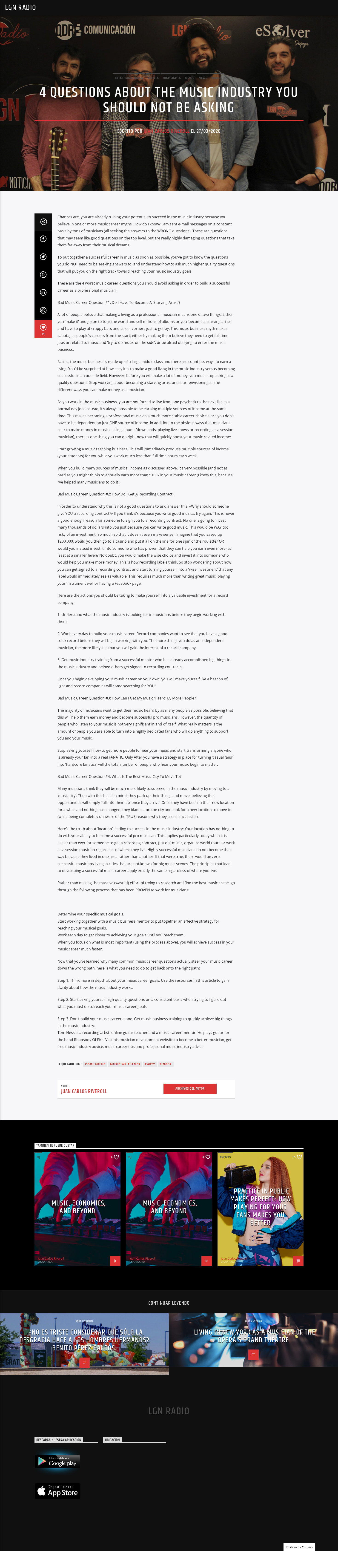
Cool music (95, 1064)
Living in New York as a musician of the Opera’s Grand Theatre (254, 1336)
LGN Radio (20, 8)
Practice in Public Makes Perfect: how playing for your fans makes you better (260, 1207)
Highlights (172, 78)
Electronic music (129, 78)
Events (153, 78)
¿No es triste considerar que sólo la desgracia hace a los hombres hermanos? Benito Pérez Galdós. (84, 1340)
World (217, 78)
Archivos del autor (189, 1088)
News (202, 78)
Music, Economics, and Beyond (79, 1207)
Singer (166, 1064)
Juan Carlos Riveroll (167, 131)
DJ (38, 1157)
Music (189, 78)
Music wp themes (125, 1064)
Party (150, 1064)
